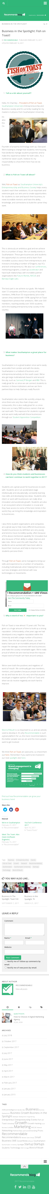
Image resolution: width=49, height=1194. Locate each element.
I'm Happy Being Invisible (37, 610)
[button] (27, 593)
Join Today (17, 610)
